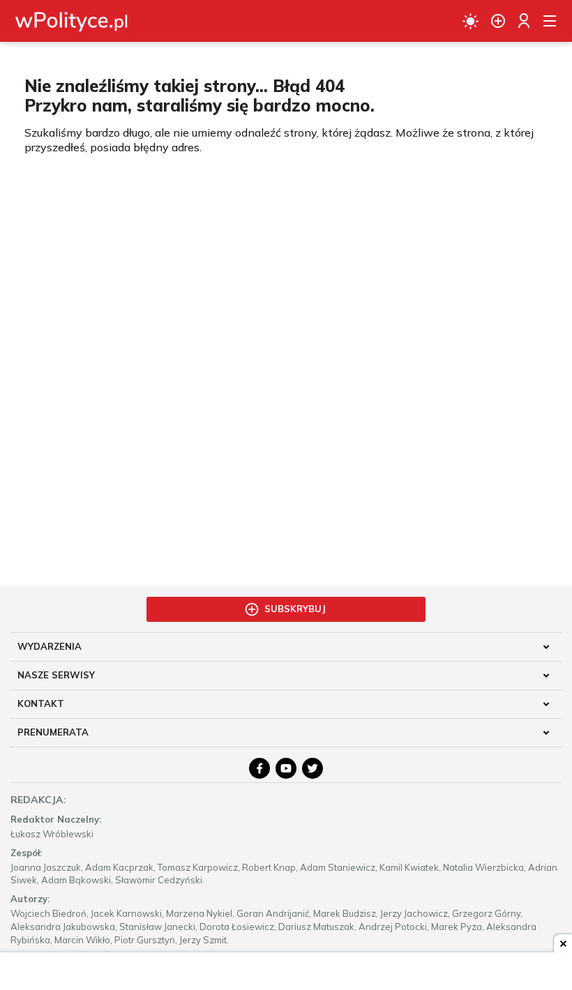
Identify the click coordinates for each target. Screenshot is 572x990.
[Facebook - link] (259, 768)
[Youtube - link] (286, 768)
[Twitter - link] (312, 768)
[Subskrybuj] (498, 21)
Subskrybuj (295, 608)
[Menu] (550, 21)
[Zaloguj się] (524, 21)
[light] (470, 21)
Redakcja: (38, 799)
